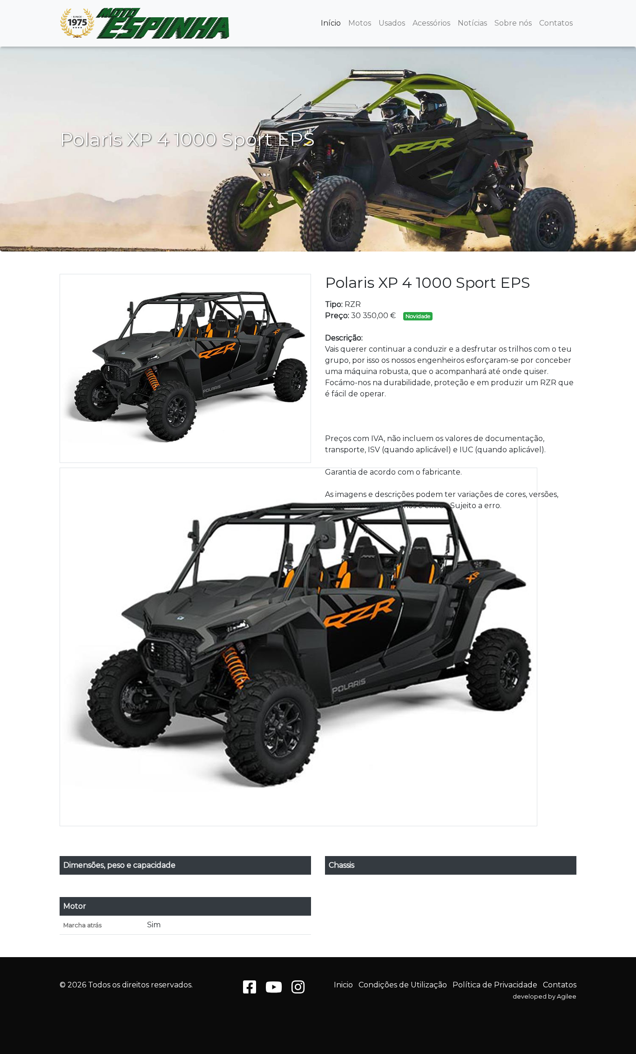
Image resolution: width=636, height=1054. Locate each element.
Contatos (556, 23)
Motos (359, 23)
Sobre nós (513, 23)
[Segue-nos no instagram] (298, 990)
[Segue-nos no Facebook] (249, 990)
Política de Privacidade (495, 984)
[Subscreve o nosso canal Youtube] (274, 990)
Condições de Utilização (403, 984)
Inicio (343, 984)
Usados (392, 23)
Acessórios (431, 23)
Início (331, 23)
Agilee (566, 996)
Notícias (472, 23)
